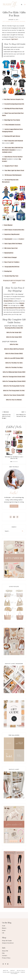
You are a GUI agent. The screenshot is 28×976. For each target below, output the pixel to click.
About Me (5, 951)
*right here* (14, 39)
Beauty (4, 928)
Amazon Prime (8, 301)
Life (3, 933)
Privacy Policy (6, 958)
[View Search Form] (22, 5)
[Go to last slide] (7, 445)
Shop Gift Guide (7, 940)
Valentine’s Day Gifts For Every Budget (6, 415)
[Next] (21, 445)
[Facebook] (5, 964)
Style (3, 925)
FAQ (3, 953)
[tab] (12, 461)
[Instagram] (3, 964)
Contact (4, 955)
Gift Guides (6, 21)
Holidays (22, 21)
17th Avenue (14, 973)
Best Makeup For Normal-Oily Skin (21, 414)
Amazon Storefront (8, 943)
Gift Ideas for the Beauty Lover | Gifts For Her (14, 457)
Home (3, 930)
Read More (14, 506)
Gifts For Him (15, 21)
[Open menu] (24, 4)
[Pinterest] (8, 964)
